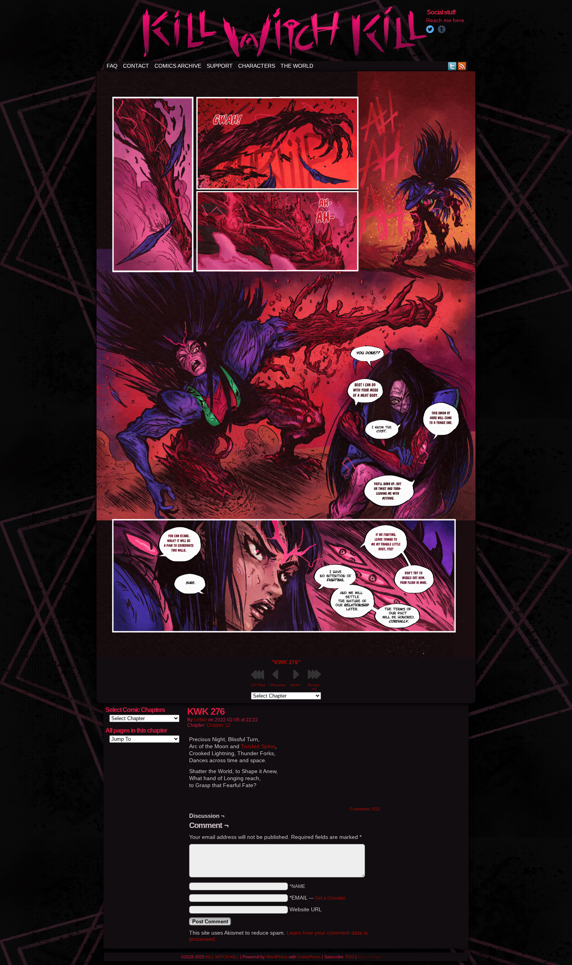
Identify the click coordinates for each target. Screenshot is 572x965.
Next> (295, 685)
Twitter (452, 66)
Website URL (306, 909)
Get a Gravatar (330, 898)
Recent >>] (313, 687)
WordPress (277, 956)
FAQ (112, 66)
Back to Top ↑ (371, 956)
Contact (136, 66)
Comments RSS (365, 809)
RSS (462, 66)
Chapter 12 (218, 725)
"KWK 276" (286, 662)
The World (297, 66)
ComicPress (309, 956)
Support (220, 66)
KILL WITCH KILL (222, 956)
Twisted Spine (258, 746)
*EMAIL (318, 898)
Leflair (200, 719)
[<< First (258, 685)
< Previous (276, 685)
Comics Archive (177, 66)
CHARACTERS (256, 66)
